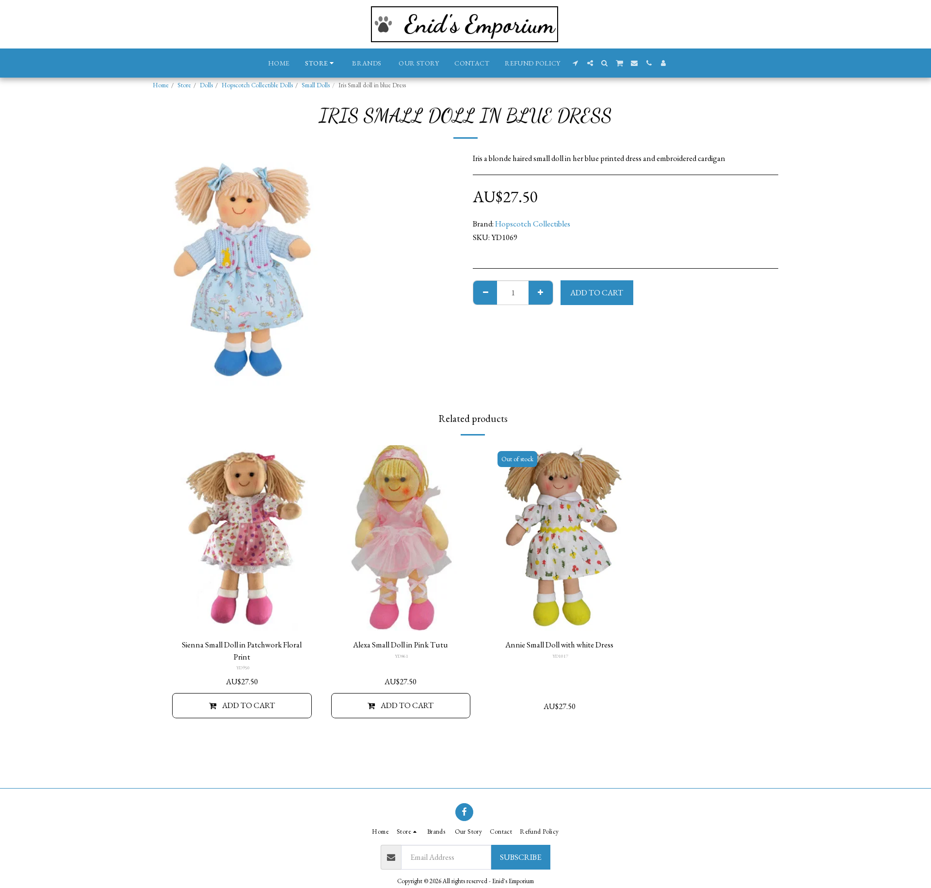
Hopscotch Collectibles (532, 223)
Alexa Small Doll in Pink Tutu (400, 644)
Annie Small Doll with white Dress (559, 644)
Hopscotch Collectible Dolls (257, 85)
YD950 (243, 667)
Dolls (206, 85)
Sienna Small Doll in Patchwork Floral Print (242, 650)
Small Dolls (316, 85)
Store (184, 85)
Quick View (241, 618)
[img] (242, 538)
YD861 (401, 656)
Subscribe (520, 857)
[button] (575, 63)
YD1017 (560, 656)
